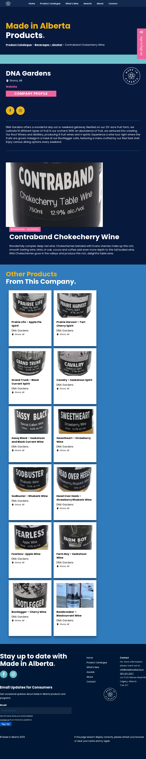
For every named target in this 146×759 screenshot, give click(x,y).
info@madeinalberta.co (132, 669)
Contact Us (4, 720)
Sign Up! (6, 724)
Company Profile (31, 93)
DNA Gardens (28, 73)
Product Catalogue (19, 45)
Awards (91, 672)
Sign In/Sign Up (141, 46)
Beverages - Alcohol (48, 45)
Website (11, 86)
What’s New (93, 667)
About (90, 676)
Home (90, 657)
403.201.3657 (127, 673)
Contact (91, 681)
